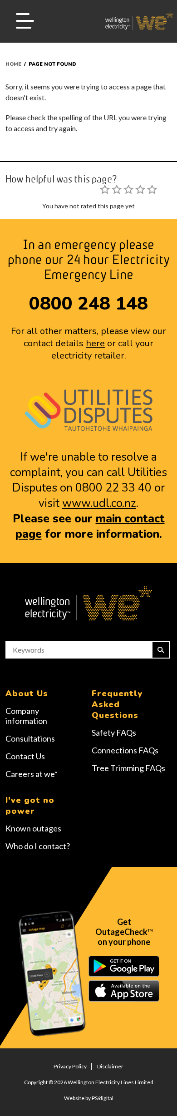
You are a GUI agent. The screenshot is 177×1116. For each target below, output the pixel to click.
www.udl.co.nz (99, 503)
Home (13, 64)
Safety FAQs (114, 732)
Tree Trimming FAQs (128, 768)
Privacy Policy (70, 1066)
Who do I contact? (37, 846)
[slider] (128, 189)
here (95, 343)
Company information (26, 716)
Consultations (30, 738)
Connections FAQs (125, 750)
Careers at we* (31, 774)
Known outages (33, 828)
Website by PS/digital (88, 1098)
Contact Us (25, 756)
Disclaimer (110, 1066)
